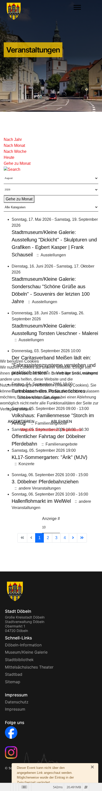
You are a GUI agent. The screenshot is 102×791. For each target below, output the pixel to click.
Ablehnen (61, 421)
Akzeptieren (21, 421)
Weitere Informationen (40, 430)
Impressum (71, 430)
